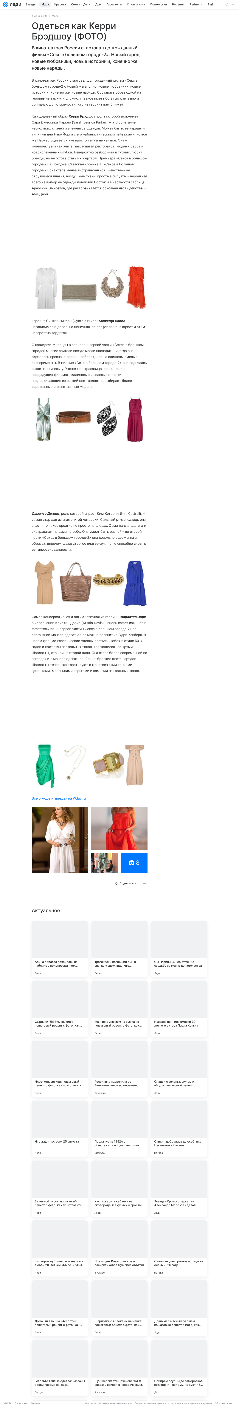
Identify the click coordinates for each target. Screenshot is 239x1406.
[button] (90, 288)
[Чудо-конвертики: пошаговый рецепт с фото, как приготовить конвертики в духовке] (60, 1069)
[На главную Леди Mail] (14, 4)
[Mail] (5, 4)
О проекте (90, 1403)
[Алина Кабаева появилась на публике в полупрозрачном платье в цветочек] (60, 949)
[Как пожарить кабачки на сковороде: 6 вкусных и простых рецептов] (119, 1189)
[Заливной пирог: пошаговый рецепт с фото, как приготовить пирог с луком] (60, 1189)
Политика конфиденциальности (152, 1403)
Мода (55, 15)
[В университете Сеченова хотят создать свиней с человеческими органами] (119, 1368)
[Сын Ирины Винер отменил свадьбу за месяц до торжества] (179, 949)
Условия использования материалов (192, 1403)
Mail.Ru (8, 1403)
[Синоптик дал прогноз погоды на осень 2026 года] (179, 1248)
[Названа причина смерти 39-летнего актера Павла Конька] (179, 1009)
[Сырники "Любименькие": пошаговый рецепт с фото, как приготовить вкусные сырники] (60, 1009)
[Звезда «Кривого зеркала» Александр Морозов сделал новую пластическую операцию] (179, 1189)
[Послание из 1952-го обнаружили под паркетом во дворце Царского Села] (119, 1129)
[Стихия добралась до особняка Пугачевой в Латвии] (179, 1129)
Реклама (35, 1403)
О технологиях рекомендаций (115, 1403)
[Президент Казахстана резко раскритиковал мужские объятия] (119, 1248)
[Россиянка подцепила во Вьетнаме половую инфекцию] (119, 1069)
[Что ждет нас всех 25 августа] (60, 1129)
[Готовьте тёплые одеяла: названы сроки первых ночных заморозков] (60, 1368)
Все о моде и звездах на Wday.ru (59, 798)
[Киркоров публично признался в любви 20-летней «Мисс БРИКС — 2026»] (60, 1248)
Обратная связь (223, 1403)
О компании (21, 1403)
